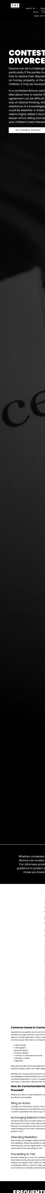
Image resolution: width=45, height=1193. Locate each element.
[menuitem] (31, 8)
